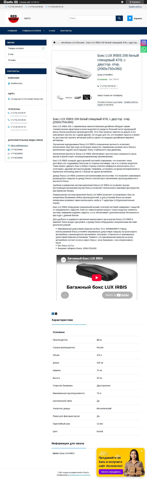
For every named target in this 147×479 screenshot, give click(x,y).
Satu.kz (86, 473)
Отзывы (12, 60)
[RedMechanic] (13, 23)
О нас (52, 31)
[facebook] (53, 314)
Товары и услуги (31, 31)
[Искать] (119, 18)
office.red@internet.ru (19, 145)
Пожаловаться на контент (79, 475)
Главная (12, 31)
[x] (56, 314)
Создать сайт (24, 2)
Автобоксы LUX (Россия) (72, 42)
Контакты (66, 31)
